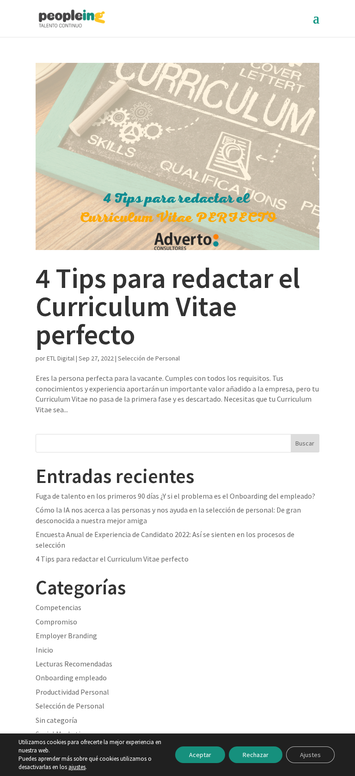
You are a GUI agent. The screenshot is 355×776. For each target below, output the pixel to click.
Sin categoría (56, 720)
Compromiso (56, 621)
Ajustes (310, 755)
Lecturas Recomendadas (74, 663)
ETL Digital (60, 358)
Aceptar (200, 755)
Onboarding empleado (71, 677)
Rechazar (256, 755)
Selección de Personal (149, 358)
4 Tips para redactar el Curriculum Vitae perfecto (168, 306)
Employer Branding (66, 635)
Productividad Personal (72, 692)
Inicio (44, 649)
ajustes (77, 767)
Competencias (58, 607)
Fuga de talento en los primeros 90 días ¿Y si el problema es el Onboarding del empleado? (175, 496)
